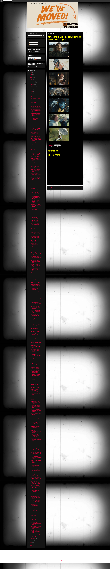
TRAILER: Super (34, 493)
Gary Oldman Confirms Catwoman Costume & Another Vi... (36, 410)
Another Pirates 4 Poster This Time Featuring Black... (35, 311)
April (32, 94)
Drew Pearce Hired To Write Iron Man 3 (35, 100)
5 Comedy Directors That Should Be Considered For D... (36, 253)
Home (65, 187)
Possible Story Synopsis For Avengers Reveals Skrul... (35, 406)
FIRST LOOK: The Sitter (35, 136)
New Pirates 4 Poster (35, 387)
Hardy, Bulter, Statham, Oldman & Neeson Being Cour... (35, 170)
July (32, 89)
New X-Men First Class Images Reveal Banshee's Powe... (35, 371)
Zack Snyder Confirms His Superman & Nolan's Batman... (36, 114)
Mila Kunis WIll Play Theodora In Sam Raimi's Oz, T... (35, 212)
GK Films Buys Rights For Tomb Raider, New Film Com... (36, 453)
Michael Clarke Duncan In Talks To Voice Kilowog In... (36, 150)
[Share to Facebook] (58, 145)
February (33, 538)
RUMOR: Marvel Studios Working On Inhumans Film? (36, 439)
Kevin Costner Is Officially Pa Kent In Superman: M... (36, 325)
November (33, 82)
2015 (31, 72)
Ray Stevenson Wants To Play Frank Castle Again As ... (36, 443)
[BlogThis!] (56, 145)
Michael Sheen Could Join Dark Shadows (36, 209)
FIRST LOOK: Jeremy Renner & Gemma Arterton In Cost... (35, 103)
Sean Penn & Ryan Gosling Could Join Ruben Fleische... (35, 126)
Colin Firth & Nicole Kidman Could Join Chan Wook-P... (35, 435)
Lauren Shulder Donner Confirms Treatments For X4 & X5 (35, 182)
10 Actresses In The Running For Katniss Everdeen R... (35, 509)
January (32, 540)
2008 (31, 545)
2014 (31, 74)
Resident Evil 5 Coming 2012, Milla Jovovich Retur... (35, 505)
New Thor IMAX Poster (35, 156)
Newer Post (50, 187)
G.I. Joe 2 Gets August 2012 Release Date (35, 475)
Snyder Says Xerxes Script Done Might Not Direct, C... (35, 233)
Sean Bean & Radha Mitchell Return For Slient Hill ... (35, 350)
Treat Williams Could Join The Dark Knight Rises (36, 154)
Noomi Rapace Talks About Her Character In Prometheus (36, 457)
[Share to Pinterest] (60, 145)
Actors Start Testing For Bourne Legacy (35, 221)
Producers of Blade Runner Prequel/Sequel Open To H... (36, 523)
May (32, 93)
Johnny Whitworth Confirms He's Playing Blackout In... (35, 346)
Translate (38, 59)
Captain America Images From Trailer (35, 241)
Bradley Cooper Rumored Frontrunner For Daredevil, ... (36, 337)
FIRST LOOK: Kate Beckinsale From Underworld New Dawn (36, 354)
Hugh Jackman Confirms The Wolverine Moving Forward (36, 139)
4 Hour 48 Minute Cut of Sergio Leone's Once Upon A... (35, 397)
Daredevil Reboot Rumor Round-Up (36, 343)
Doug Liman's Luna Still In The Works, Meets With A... (36, 247)
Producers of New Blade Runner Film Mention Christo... (35, 501)
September (33, 86)
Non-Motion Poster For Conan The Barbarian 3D (35, 419)
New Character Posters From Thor (35, 164)
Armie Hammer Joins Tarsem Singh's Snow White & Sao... (35, 197)
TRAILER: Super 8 (34, 399)
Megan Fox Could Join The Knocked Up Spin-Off (36, 360)
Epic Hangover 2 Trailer (35, 98)
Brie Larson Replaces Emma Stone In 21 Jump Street (35, 490)
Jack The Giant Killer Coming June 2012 (35, 224)
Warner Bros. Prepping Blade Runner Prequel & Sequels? (35, 535)
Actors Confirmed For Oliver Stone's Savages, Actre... (36, 159)
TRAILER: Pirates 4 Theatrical (34, 289)
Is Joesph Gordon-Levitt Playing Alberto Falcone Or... (36, 279)
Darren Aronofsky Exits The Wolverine (35, 340)
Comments (32, 44)
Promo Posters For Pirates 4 (34, 215)
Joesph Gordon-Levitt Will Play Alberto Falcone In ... (36, 299)
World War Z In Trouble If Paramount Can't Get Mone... (36, 265)
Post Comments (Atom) (67, 191)
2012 (31, 77)
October (32, 84)
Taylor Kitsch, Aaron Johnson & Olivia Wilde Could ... (36, 303)
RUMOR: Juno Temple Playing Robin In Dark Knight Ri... (35, 292)
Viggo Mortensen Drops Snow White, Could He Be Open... (36, 205)
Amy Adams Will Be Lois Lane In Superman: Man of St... (35, 186)
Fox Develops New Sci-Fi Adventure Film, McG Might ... (36, 378)
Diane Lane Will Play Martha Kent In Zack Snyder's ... (35, 531)
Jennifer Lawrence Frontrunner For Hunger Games (34, 390)
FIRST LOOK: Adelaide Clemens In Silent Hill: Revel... (35, 465)
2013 (31, 76)
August (32, 88)
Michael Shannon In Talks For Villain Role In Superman (36, 229)
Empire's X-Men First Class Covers (35, 167)
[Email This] (55, 145)
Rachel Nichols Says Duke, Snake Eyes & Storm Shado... (35, 486)
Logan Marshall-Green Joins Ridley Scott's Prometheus (35, 382)
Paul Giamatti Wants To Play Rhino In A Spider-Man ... (36, 110)
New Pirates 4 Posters (35, 331)
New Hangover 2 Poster (35, 162)
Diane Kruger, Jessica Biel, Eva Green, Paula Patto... (36, 257)
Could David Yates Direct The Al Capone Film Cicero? (36, 122)
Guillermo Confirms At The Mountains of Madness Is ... (35, 449)
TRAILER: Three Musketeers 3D (34, 218)
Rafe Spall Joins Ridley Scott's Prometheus (35, 472)
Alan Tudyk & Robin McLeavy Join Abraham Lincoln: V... (36, 315)
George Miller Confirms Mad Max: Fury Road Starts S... (35, 497)
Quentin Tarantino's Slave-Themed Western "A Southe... (36, 174)
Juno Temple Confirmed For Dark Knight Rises (35, 226)
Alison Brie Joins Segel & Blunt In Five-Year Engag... (36, 527)
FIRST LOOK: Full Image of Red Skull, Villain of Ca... (36, 516)
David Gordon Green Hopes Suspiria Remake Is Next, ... (35, 133)
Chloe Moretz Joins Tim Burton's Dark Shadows (36, 107)
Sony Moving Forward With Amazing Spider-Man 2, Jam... (35, 237)
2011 (31, 79)
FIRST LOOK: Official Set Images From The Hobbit (36, 296)
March (32, 96)
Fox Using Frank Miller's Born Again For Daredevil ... (35, 364)
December (33, 81)
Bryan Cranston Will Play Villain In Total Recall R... (36, 129)
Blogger (61, 560)
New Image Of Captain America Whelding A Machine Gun (35, 261)
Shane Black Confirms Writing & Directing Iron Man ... (36, 478)
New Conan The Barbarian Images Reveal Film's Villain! (35, 482)
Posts (31, 42)
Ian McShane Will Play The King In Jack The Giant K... (35, 285)
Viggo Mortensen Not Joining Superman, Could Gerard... (35, 273)
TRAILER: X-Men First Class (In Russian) (35, 375)
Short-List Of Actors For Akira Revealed (35, 276)
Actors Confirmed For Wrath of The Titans (35, 250)
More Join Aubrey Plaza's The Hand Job (36, 416)
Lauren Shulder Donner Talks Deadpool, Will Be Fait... (36, 178)
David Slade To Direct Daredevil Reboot (35, 368)
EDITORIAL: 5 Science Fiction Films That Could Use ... (35, 189)
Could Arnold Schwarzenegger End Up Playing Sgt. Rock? (36, 469)
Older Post (79, 187)
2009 (31, 544)
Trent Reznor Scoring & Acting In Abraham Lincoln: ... (35, 513)
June (32, 91)
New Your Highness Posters (35, 329)
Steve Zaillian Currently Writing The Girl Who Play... (35, 269)
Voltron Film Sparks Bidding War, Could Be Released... (36, 431)
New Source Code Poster (36, 494)
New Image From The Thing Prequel (35, 319)
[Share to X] (57, 145)
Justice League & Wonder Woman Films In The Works (36, 143)
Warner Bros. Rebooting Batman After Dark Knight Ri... (35, 147)
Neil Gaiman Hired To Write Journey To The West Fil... (35, 402)
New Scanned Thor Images (34, 357)
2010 (31, 542)
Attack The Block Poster (35, 282)
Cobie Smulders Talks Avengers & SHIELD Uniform (35, 201)
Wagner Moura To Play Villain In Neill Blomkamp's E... (35, 427)
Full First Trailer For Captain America (35, 244)
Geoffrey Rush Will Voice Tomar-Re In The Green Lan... (36, 118)
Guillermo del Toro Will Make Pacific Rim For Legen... (35, 423)
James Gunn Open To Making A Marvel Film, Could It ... (35, 193)
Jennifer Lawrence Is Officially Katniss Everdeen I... (35, 322)
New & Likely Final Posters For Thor (34, 334)
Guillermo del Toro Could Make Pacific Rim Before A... (36, 461)
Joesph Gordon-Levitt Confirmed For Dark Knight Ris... (35, 307)
